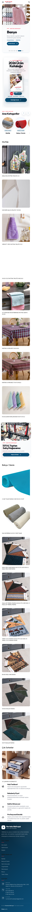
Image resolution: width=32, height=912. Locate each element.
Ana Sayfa (4, 845)
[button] (1, 767)
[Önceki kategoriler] (24, 113)
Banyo (3, 871)
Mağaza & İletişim (16, 455)
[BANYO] (20, 50)
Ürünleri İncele (13, 44)
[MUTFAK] (10, 50)
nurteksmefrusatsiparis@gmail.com (14, 899)
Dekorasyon (4, 869)
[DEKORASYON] (19, 50)
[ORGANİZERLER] (17, 50)
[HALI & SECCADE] (15, 50)
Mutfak (3, 858)
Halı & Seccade (5, 864)
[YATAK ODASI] (22, 50)
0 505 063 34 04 (10, 894)
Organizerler (4, 866)
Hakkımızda (4, 847)
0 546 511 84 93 (10, 892)
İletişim (3, 850)
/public (4, 909)
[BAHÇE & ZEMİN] (13, 50)
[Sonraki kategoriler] (28, 113)
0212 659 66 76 (10, 890)
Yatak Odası (4, 874)
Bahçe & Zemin (5, 861)
